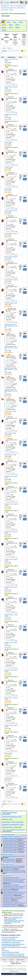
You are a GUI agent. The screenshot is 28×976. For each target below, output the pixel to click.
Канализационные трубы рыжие (12, 827)
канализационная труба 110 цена (11, 942)
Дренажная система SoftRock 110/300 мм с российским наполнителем (14, 851)
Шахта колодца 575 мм (9, 862)
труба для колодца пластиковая (10, 952)
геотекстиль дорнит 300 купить (10, 937)
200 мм (17, 24)
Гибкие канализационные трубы (12, 816)
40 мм (8, 22)
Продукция (11, 959)
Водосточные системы (7, 864)
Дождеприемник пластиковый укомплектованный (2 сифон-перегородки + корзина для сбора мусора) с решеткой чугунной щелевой (14, 893)
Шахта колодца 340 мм (9, 859)
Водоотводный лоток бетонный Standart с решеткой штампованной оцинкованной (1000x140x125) (14, 867)
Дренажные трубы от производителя (11, 836)
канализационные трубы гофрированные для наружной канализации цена (13, 944)
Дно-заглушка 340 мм (8, 860)
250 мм (4, 27)
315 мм (11, 27)
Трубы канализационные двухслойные (9, 813)
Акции (5, 961)
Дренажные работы (20, 959)
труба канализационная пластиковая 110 (13, 954)
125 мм (4, 24)
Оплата (17, 961)
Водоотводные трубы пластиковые (13, 822)
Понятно (14, 974)
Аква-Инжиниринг (10, 965)
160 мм (11, 24)
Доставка (11, 961)
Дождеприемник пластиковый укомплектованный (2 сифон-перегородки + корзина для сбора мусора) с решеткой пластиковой (14, 887)
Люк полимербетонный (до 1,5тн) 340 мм (14, 856)
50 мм (14, 22)
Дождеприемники (6, 875)
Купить (24, 71)
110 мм (21, 22)
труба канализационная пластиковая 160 (13, 955)
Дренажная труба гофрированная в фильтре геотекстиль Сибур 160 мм (14, 845)
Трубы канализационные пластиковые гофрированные (13, 830)
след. (9, 48)
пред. (4, 48)
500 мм (4, 30)
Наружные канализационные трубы (13, 824)
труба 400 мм (5, 950)
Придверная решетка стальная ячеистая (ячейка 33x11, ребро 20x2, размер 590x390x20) (13, 898)
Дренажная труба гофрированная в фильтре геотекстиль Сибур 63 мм (14, 839)
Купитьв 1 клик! (25, 74)
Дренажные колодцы (7, 854)
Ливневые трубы (7, 819)
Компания (4, 959)
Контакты (23, 961)
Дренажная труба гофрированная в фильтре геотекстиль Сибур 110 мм (14, 842)
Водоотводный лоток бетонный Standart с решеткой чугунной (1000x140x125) (14, 871)
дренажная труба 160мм (8, 939)
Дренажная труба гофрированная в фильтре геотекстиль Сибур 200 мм (14, 848)
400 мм (17, 27)
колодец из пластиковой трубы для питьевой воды (14, 948)
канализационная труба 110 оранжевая (13, 940)
